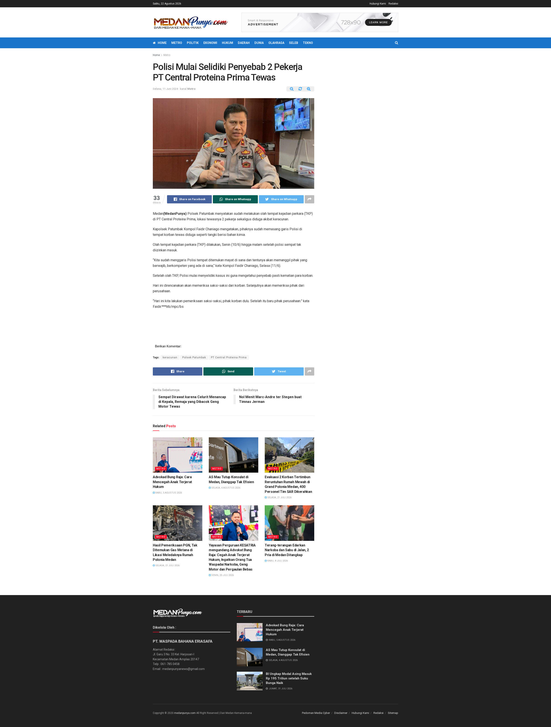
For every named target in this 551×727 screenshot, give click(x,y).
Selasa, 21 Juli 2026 (279, 497)
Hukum (227, 43)
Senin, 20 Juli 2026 (222, 575)
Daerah (244, 43)
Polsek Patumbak (194, 357)
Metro (176, 43)
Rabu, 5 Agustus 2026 (168, 492)
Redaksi (393, 3)
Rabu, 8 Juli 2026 (277, 560)
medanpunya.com (185, 713)
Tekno (308, 43)
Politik (193, 43)
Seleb (293, 43)
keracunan (170, 357)
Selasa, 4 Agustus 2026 (225, 487)
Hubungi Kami (378, 3)
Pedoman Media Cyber (316, 713)
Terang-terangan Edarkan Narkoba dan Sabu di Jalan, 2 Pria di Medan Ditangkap (287, 550)
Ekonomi (210, 43)
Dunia (259, 43)
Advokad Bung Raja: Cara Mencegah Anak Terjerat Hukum (172, 482)
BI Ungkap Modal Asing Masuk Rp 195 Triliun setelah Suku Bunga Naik (289, 678)
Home (162, 43)
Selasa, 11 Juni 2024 (165, 88)
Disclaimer (340, 713)
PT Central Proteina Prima (229, 357)
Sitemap (393, 713)
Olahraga (276, 43)
